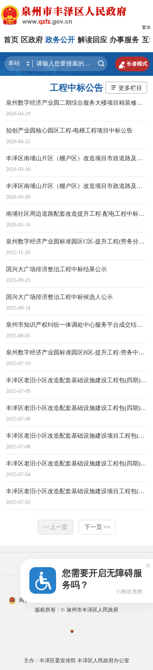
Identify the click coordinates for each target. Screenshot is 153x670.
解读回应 (92, 40)
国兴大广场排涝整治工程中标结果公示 (56, 269)
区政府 (32, 40)
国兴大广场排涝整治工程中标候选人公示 (59, 297)
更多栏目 (130, 88)
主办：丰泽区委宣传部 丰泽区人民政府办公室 (76, 660)
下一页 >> (97, 527)
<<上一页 (55, 527)
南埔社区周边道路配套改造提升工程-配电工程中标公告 (78, 214)
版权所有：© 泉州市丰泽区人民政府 (76, 610)
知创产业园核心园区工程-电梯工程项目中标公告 (69, 130)
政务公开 (60, 40)
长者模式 (132, 64)
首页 (11, 40)
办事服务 (124, 40)
